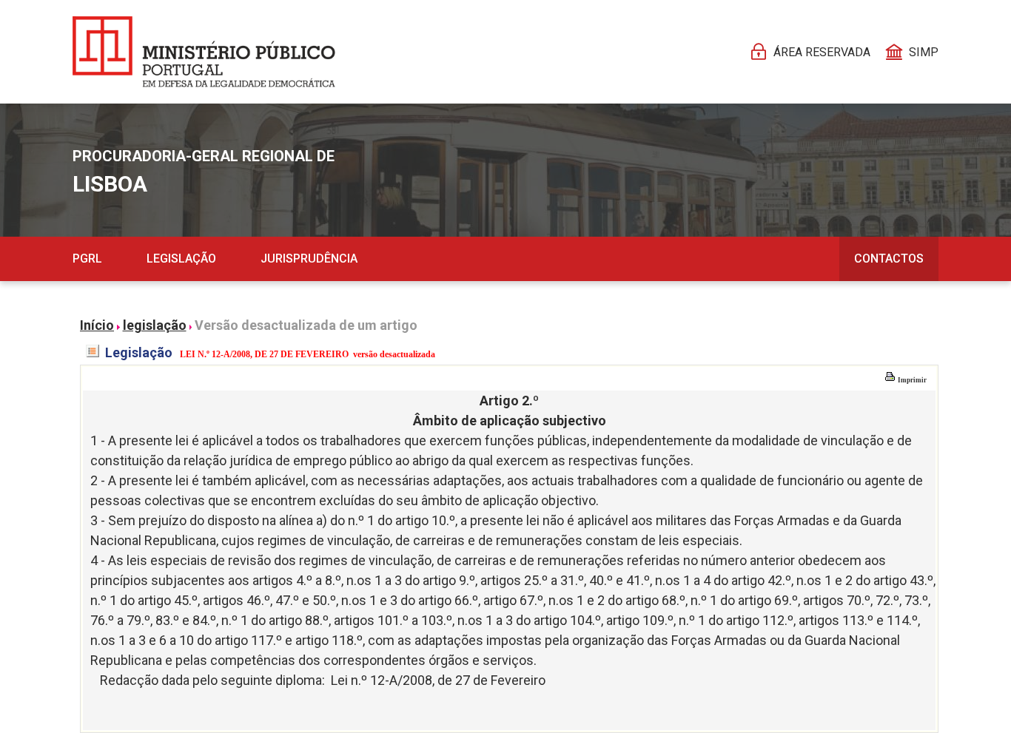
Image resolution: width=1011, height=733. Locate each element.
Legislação (181, 258)
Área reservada (821, 52)
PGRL (87, 258)
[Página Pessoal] (204, 51)
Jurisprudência (309, 258)
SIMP (923, 52)
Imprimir (911, 380)
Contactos (889, 258)
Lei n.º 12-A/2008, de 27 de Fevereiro (438, 680)
